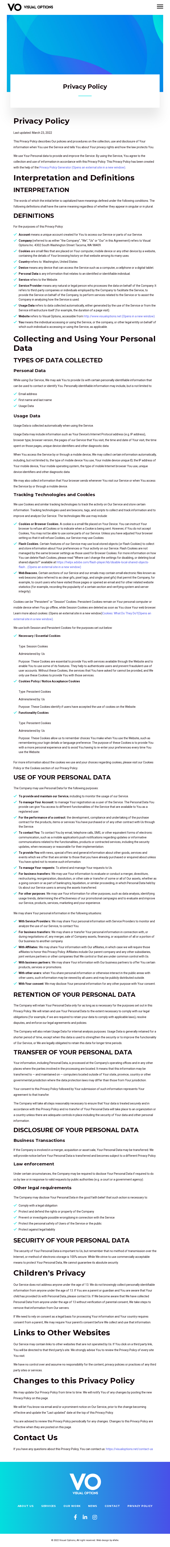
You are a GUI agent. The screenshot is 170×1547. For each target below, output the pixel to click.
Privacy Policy (140, 1506)
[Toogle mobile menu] (160, 6)
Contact (112, 1506)
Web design (102, 1540)
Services (48, 1506)
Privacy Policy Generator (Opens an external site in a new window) (82, 167)
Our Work (72, 1506)
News (92, 1506)
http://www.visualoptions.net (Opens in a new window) (119, 316)
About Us (26, 1506)
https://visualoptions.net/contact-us (129, 1449)
